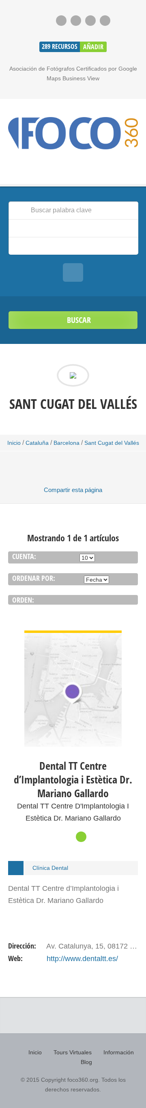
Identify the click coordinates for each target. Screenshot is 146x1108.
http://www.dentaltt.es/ (82, 959)
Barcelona (66, 443)
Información (118, 1052)
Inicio (14, 443)
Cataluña (37, 443)
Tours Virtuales (73, 1052)
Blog (86, 1062)
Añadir (93, 46)
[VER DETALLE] (73, 637)
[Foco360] (73, 133)
